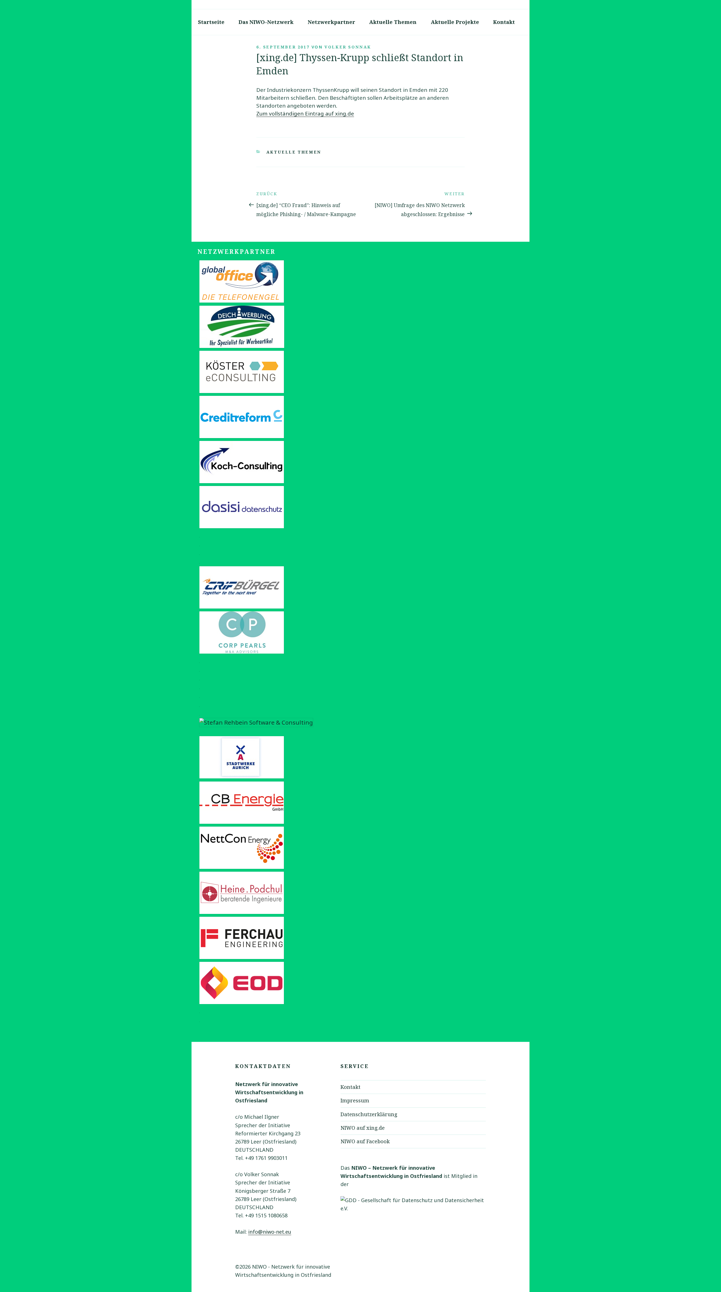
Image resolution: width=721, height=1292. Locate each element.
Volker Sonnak (347, 47)
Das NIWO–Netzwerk (266, 22)
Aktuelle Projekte (455, 22)
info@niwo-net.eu (269, 1231)
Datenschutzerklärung (369, 1114)
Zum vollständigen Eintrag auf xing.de (305, 113)
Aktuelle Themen (393, 22)
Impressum (355, 1100)
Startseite (211, 22)
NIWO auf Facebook (365, 1141)
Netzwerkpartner (331, 22)
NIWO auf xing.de (363, 1127)
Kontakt (504, 22)
